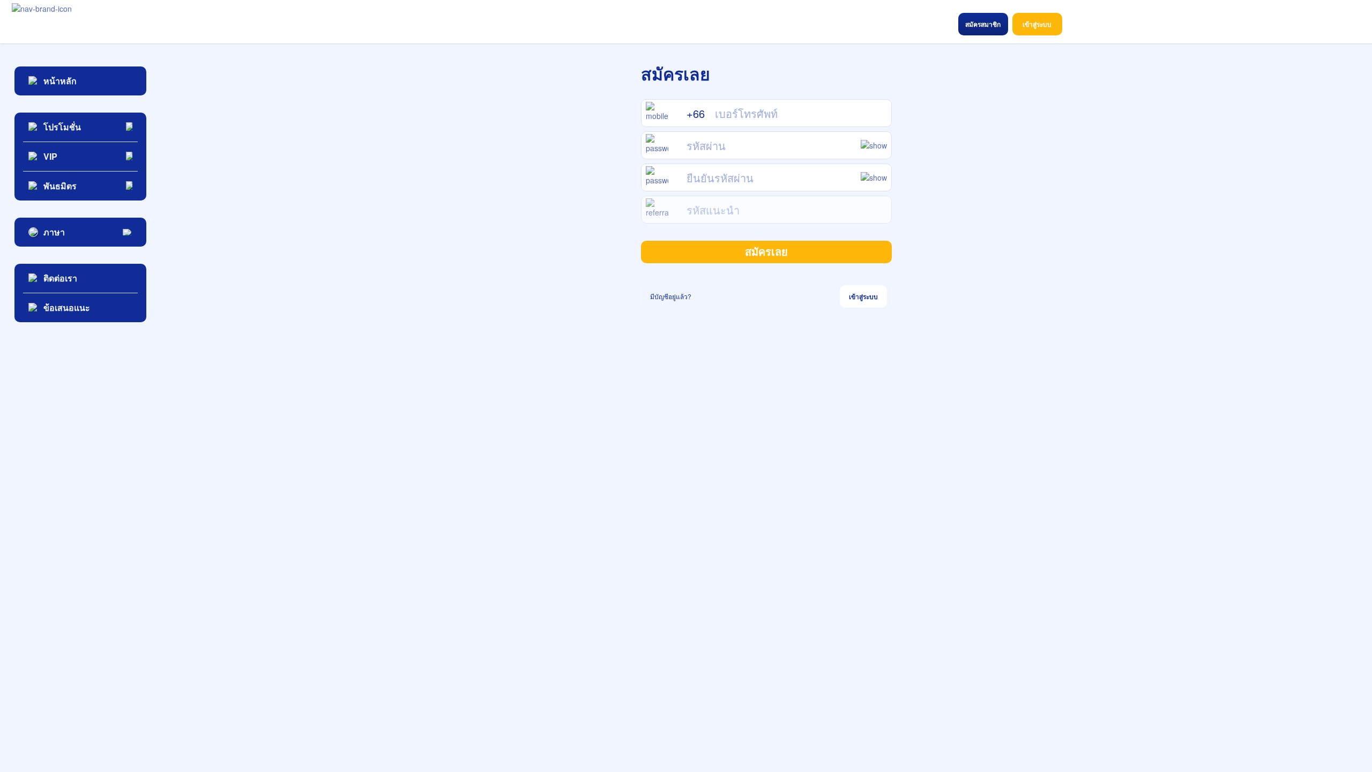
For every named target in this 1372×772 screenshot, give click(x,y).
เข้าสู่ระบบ (863, 296)
